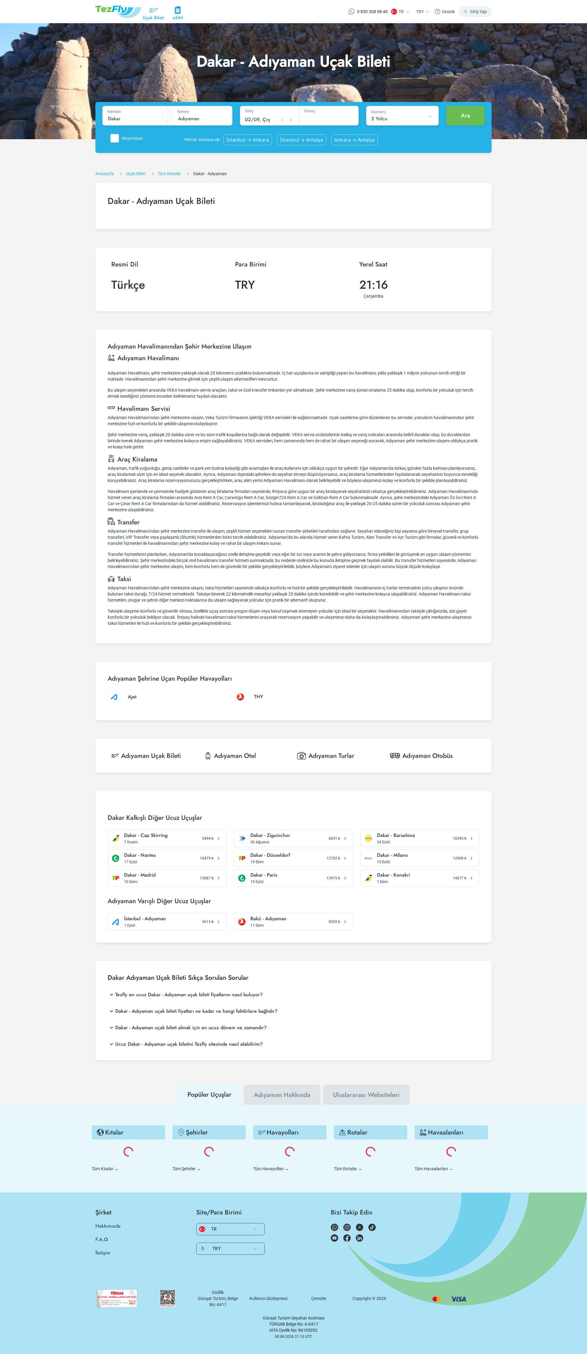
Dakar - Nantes (140, 855)
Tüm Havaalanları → (434, 1168)
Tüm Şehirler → (186, 1168)
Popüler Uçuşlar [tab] (209, 1094)
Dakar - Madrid (140, 875)
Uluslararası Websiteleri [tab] (366, 1094)
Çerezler (319, 1298)
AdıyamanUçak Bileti (151, 755)
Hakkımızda (107, 1225)
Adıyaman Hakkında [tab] (282, 1094)
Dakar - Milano (392, 855)
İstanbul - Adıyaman (145, 919)
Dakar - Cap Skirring (146, 835)
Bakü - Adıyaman (268, 919)
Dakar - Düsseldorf (270, 855)
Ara (465, 115)
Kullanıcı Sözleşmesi (268, 1298)
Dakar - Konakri (393, 875)
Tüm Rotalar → (348, 1168)
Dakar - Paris (263, 875)
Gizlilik (218, 1292)
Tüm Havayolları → (271, 1168)
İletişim (102, 1252)
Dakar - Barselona (396, 835)
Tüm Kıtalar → (105, 1168)
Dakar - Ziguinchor (270, 835)
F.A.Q (101, 1239)
